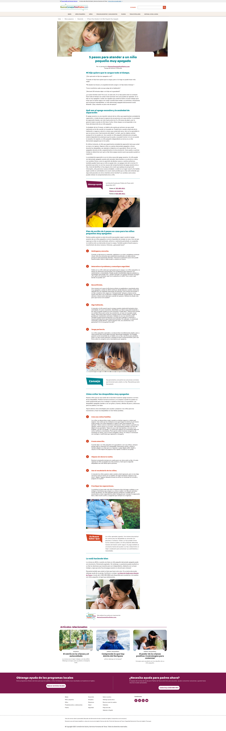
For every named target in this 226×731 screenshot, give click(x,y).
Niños (66, 702)
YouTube (143, 700)
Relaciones (91, 702)
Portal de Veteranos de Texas (116, 721)
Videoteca (105, 705)
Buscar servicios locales (56, 686)
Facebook (135, 700)
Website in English (108, 710)
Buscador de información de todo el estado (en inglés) (97, 718)
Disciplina (90, 699)
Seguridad (91, 707)
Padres (67, 707)
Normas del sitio (104, 721)
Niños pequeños (69, 699)
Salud (89, 705)
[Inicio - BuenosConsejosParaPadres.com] (74, 10)
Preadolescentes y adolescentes (73, 705)
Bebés (66, 697)
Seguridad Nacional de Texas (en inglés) (135, 721)
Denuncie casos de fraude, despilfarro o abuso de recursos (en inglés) (82, 721)
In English (133, 7)
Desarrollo (91, 697)
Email (146, 700)
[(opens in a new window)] (69, 1)
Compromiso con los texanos (119, 718)
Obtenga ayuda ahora (109, 699)
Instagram (139, 700)
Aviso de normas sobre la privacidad (74, 718)
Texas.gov (148, 721)
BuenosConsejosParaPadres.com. (106, 617)
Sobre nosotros (107, 697)
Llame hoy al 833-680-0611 (169, 687)
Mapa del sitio (106, 707)
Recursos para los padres (110, 702)
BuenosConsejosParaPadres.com (119, 66)
